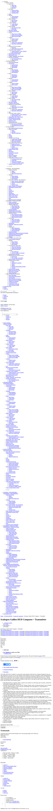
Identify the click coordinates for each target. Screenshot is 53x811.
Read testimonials (7, 739)
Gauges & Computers (18, 616)
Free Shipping (6, 652)
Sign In (4, 790)
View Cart (5, 792)
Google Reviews (7, 785)
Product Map (6, 783)
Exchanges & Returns (8, 669)
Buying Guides (6, 779)
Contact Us (5, 778)
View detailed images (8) (6, 630)
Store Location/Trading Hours (9, 766)
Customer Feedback (7, 780)
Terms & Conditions (7, 767)
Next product (6, 625)
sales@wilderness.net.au (14, 802)
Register (5, 298)
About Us (5, 764)
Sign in (4, 297)
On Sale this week (7, 286)
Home (2, 616)
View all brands (4, 748)
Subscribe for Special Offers (7, 724)
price (40, 656)
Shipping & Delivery (7, 768)
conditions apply (7, 653)
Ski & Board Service (7, 773)
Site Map (5, 782)
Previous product (7, 622)
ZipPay (4, 769)
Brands (4, 287)
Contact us (5, 288)
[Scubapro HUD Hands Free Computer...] (13, 631)
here (20, 656)
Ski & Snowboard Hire (8, 772)
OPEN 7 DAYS (4, 305)
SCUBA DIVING (8, 616)
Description (5, 671)
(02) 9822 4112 (15, 801)
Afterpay (5, 771)
